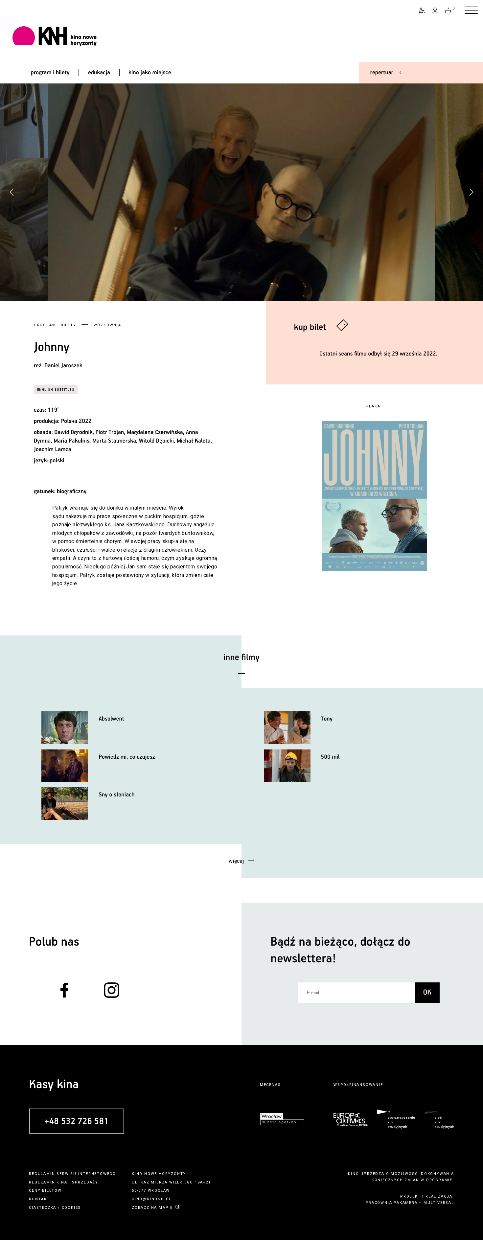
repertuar (381, 72)
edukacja (99, 72)
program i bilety (50, 72)
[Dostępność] (419, 10)
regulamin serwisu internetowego (72, 1174)
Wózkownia (107, 325)
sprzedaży (85, 1182)
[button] (471, 192)
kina (62, 1182)
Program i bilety (55, 325)
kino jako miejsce (149, 72)
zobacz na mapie (152, 1208)
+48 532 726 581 (76, 1121)
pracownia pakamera (391, 1203)
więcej (236, 861)
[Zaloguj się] (435, 10)
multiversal (439, 1203)
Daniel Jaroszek (63, 365)
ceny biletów (45, 1190)
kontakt (39, 1199)
